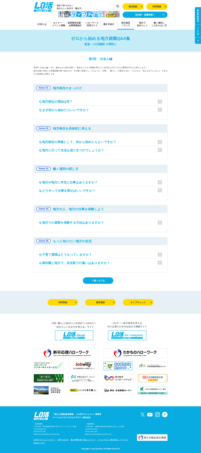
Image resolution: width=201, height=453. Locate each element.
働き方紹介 (108, 24)
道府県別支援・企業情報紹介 (75, 24)
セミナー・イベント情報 (58, 24)
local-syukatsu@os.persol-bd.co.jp (48, 434)
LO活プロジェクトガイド (44, 440)
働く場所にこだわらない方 (159, 24)
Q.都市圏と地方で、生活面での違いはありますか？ (74, 263)
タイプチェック (138, 302)
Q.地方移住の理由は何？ (56, 101)
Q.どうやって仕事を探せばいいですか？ (67, 190)
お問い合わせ (63, 440)
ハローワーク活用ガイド (92, 24)
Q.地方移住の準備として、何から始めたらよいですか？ (77, 142)
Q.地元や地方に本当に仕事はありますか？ (68, 182)
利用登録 (156, 6)
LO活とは (42, 24)
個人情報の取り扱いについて (83, 440)
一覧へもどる (98, 280)
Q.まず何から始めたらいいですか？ (64, 110)
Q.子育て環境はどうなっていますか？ (65, 254)
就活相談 (133, 6)
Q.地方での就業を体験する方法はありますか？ (71, 222)
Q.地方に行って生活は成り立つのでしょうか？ (71, 150)
